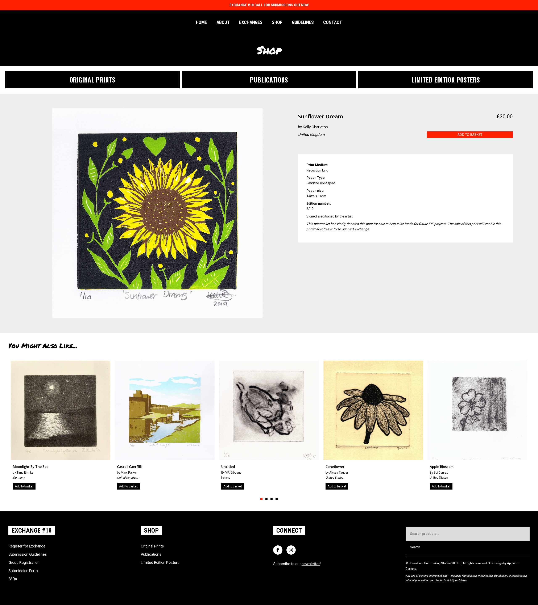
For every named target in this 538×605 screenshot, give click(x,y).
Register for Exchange (26, 546)
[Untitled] (60, 427)
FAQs (12, 578)
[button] (261, 499)
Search (415, 547)
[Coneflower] (165, 427)
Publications (151, 554)
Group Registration (24, 562)
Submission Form (23, 570)
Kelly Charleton (315, 127)
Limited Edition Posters (160, 562)
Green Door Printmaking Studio (429, 563)
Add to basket (470, 135)
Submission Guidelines (27, 554)
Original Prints (152, 546)
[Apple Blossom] (269, 427)
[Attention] (373, 427)
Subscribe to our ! (297, 564)
